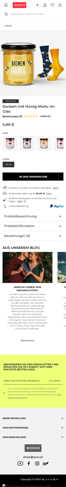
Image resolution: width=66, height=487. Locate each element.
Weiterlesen (27, 340)
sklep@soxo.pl (33, 457)
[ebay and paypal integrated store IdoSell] (27, 485)
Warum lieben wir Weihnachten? (27, 288)
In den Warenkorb (33, 176)
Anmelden (55, 380)
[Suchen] (7, 14)
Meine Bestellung (14, 418)
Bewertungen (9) (12, 116)
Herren (8, 25)
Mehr (55, 188)
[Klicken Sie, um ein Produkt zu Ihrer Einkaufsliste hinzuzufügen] (64, 32)
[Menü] (6, 5)
